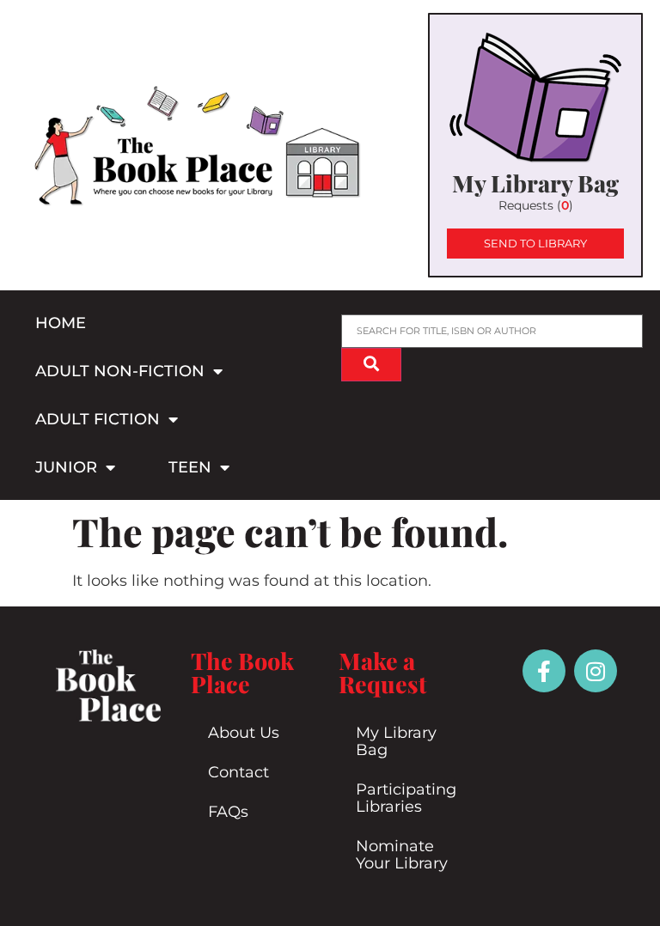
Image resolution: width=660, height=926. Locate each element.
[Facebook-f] (543, 670)
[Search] (371, 364)
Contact (238, 772)
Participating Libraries (406, 798)
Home (60, 323)
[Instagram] (595, 670)
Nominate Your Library (402, 855)
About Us (243, 732)
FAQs (228, 811)
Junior (66, 467)
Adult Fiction (97, 419)
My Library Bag (396, 741)
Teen (189, 467)
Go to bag (535, 145)
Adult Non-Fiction (120, 371)
